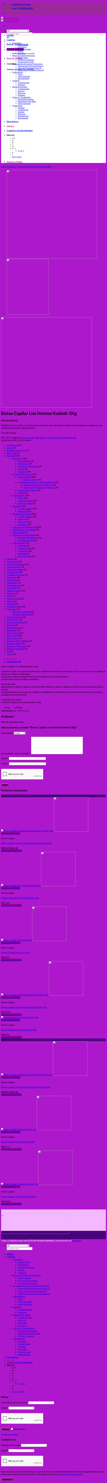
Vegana (21, 492)
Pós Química (13, 619)
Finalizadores (17, 72)
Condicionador (24, 83)
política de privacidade (71, 1474)
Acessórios (16, 43)
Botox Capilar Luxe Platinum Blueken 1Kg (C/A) (24, 1007)
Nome (4, 758)
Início (3, 166)
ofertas (10, 601)
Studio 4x (76, 1240)
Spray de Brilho (23, 79)
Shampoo (21, 85)
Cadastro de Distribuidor (20, 130)
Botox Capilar (23, 58)
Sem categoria (13, 632)
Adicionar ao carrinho (11, 850)
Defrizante (12, 577)
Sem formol (12, 635)
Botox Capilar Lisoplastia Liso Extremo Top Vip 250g (26, 843)
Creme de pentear (15, 569)
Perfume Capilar (14, 606)
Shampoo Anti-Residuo (18, 640)
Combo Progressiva (16, 564)
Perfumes (11, 609)
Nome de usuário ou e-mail (14, 1402)
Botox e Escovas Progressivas (23, 56)
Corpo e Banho (14, 566)
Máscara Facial (14, 598)
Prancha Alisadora (15, 622)
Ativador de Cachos (16, 450)
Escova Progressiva (27, 166)
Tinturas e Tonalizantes (21, 97)
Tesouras (21, 53)
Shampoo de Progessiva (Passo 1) (30, 66)
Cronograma (13, 572)
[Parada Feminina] (10, 19)
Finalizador (12, 582)
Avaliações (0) (14, 661)
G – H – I (21, 151)
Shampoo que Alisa (16, 648)
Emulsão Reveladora (26, 99)
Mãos (9, 595)
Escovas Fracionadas (26, 60)
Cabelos (11, 39)
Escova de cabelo (24, 49)
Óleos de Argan (24, 76)
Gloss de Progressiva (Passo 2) (29, 68)
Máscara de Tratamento (23, 527)
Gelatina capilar (14, 590)
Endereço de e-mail (11, 1445)
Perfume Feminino (21, 611)
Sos (8, 651)
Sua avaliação (7, 733)
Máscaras (21, 114)
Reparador (12, 630)
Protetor (11, 625)
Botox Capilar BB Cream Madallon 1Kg (20, 897)
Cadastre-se (7, 1479)
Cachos (10, 558)
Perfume (11, 603)
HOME (10, 35)
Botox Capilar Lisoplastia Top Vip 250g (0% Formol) (26, 1087)
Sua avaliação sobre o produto (16, 753)
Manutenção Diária (19, 87)
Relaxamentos (13, 627)
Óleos (20, 74)
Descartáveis (23, 45)
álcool (10, 447)
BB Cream (12, 453)
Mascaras (21, 93)
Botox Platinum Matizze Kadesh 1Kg (19, 1029)
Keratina (11, 593)
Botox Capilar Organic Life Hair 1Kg (18, 1196)
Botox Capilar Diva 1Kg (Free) (15, 952)
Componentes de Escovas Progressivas (27, 64)
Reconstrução (23, 116)
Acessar (5, 1429)
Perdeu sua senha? (9, 1434)
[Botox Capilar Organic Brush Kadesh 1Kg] (52, 258)
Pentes (20, 51)
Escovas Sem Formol (26, 62)
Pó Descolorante (24, 104)
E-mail (5, 763)
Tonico (10, 654)
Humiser (21, 112)
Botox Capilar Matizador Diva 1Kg (18, 1141)
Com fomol (12, 561)
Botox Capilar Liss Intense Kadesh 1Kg (58, 437)
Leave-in (21, 91)
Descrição (12, 659)
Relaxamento (23, 118)
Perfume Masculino (21, 614)
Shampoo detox (14, 643)
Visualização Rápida (10, 833)
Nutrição (22, 553)
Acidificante (12, 445)
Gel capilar (12, 588)
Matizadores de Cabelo (27, 101)
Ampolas (21, 108)
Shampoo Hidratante (17, 646)
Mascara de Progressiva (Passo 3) (31, 70)
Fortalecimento (14, 585)
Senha (4, 1407)
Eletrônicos (22, 47)
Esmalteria (12, 580)
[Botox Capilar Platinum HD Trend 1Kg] (27, 314)
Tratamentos (17, 106)
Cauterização (23, 110)
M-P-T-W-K (16, 157)
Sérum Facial (13, 638)
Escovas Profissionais (28, 466)
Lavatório (16, 81)
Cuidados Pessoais (16, 574)
